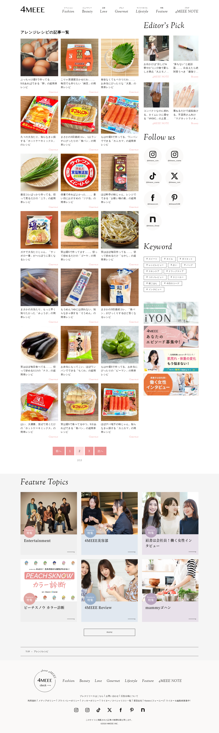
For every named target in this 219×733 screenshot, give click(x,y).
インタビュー (155, 289)
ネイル (169, 259)
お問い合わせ (112, 696)
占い (175, 265)
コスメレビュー (156, 277)
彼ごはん (153, 283)
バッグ (189, 265)
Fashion (69, 681)
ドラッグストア (176, 271)
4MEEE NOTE (170, 681)
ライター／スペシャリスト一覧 (116, 701)
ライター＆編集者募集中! (178, 701)
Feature (148, 681)
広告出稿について (129, 696)
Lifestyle (131, 681)
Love (98, 681)
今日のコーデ (172, 283)
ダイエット (187, 259)
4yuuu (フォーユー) (154, 701)
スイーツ (153, 259)
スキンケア (154, 271)
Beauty (85, 681)
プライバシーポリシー (69, 701)
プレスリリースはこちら (92, 696)
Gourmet (113, 681)
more (109, 632)
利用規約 (32, 701)
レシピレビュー (156, 265)
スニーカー (178, 277)
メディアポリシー (47, 701)
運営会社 (138, 701)
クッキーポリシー (90, 701)
